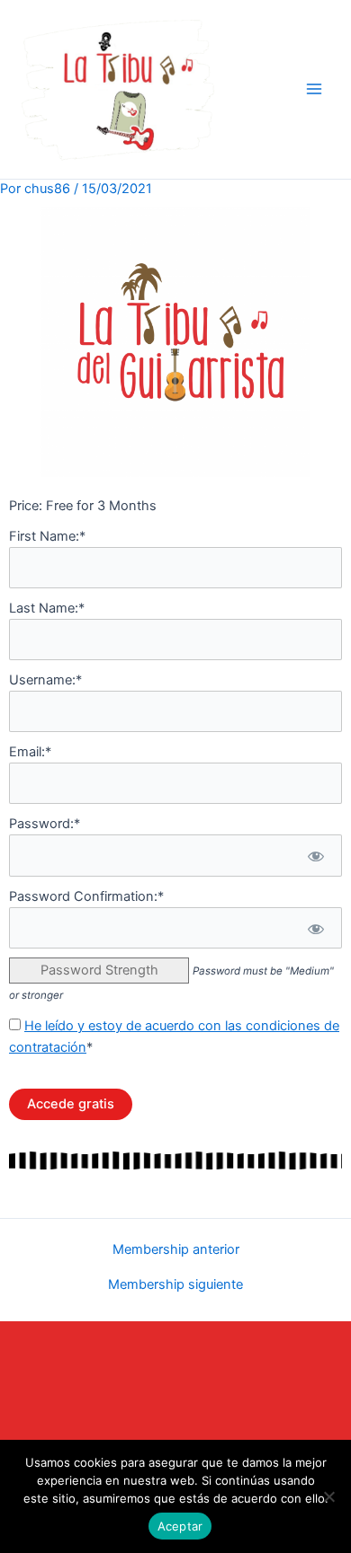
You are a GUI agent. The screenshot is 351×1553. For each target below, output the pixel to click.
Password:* (44, 824)
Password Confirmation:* (86, 896)
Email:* (30, 752)
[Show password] (315, 855)
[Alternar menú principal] (314, 89)
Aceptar (180, 1526)
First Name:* (47, 536)
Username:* (45, 680)
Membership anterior (175, 1250)
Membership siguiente (175, 1285)
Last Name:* (47, 608)
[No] (329, 1496)
